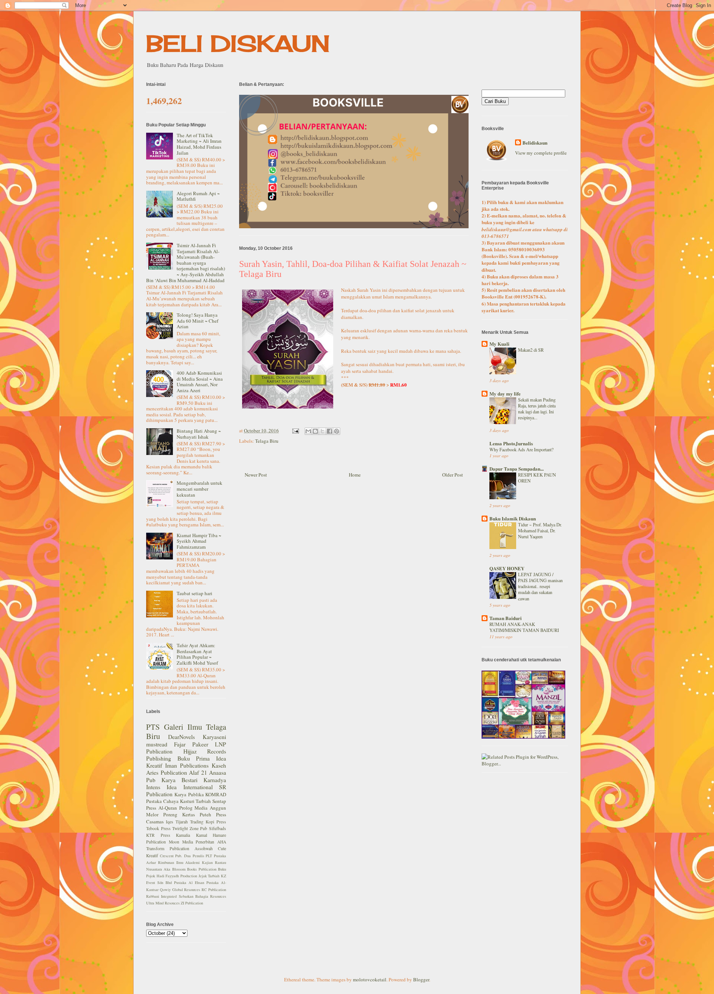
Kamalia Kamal (191, 835)
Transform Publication (167, 848)
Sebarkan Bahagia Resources (202, 896)
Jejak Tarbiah (209, 875)
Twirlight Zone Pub (189, 828)
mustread (156, 744)
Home (355, 474)
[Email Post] (295, 430)
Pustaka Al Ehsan (189, 882)
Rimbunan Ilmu (170, 862)
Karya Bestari (179, 780)
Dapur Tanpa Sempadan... (516, 468)
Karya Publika (188, 794)
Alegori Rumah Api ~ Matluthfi (198, 196)
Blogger (421, 979)
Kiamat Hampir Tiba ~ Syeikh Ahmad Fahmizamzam (199, 541)
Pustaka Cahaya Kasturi (170, 801)
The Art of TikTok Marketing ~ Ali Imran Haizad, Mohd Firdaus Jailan (199, 144)
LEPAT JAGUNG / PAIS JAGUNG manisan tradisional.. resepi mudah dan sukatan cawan (540, 586)
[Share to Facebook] (329, 431)
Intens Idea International (179, 787)
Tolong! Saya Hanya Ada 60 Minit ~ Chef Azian (197, 321)
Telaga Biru (267, 441)
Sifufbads (217, 828)
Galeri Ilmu (183, 727)
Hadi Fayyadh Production (177, 875)
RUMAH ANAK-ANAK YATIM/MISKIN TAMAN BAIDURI (524, 627)
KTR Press (158, 835)
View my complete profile (541, 152)
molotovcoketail (369, 979)
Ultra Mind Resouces (163, 903)
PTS (153, 727)
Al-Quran (167, 807)
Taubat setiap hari (194, 593)
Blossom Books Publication (194, 869)
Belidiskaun (534, 142)
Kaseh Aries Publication (186, 769)
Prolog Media (193, 807)
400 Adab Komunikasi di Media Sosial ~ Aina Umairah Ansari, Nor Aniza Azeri (200, 381)
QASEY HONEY (506, 568)
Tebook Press (158, 828)
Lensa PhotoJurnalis (511, 443)
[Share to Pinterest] (336, 431)
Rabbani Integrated (161, 896)
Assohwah (203, 848)
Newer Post (256, 474)
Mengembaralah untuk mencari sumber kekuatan (199, 489)
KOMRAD (215, 794)
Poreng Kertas (179, 814)
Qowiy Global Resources (180, 889)
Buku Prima (193, 758)
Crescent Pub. (171, 855)
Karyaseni (214, 736)
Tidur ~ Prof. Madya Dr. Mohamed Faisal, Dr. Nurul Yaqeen (540, 530)
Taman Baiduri (505, 618)
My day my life (505, 393)
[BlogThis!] (315, 431)
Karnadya (214, 780)
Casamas (155, 821)
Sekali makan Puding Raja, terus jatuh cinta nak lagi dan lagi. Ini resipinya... (537, 408)
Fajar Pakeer (191, 744)
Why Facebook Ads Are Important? (521, 449)
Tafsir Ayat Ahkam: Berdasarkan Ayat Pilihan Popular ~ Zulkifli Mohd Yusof (197, 654)
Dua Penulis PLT (198, 855)
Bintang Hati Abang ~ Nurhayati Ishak (199, 433)
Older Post (452, 474)
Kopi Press (216, 821)
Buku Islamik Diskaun (512, 518)
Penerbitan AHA (211, 842)
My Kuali (499, 343)
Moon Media (181, 842)
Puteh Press (213, 814)
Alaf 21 (198, 772)
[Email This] (308, 431)
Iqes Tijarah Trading (184, 821)
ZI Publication (192, 903)
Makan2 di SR (531, 350)
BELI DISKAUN (238, 43)
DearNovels (181, 736)
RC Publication (214, 889)
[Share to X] (322, 431)
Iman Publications (187, 765)
